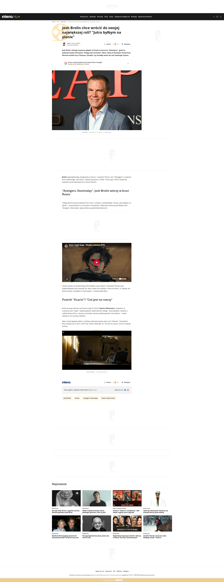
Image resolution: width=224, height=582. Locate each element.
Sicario (77, 398)
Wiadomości (63, 21)
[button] (84, 17)
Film (58, 21)
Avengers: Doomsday (90, 398)
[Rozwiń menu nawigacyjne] (221, 17)
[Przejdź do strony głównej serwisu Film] (17, 16)
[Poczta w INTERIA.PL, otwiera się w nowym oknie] (217, 17)
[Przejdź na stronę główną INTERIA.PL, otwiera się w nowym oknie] (7, 16)
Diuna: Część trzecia (108, 398)
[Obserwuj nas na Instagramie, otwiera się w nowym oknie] (128, 390)
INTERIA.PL (131, 575)
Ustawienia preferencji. (115, 575)
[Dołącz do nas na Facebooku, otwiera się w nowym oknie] (125, 390)
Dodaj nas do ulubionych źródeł (85, 64)
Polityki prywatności (104, 575)
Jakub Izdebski (76, 43)
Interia (53, 21)
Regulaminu (93, 575)
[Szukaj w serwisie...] (214, 17)
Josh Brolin (67, 398)
